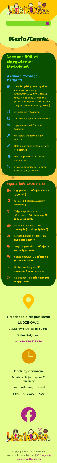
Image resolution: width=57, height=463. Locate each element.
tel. (28, 341)
